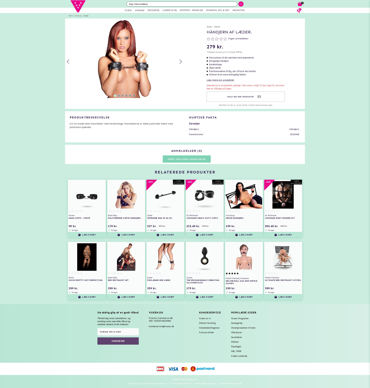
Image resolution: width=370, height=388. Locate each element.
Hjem (71, 16)
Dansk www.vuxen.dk (231, 383)
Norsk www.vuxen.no (205, 383)
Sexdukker (236, 337)
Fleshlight (236, 346)
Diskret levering (207, 323)
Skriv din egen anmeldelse (187, 159)
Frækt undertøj (239, 356)
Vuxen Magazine (240, 318)
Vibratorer (236, 332)
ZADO (217, 27)
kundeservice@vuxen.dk (161, 326)
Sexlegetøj (236, 323)
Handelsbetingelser (209, 328)
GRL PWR (236, 351)
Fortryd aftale (206, 332)
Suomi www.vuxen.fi (180, 383)
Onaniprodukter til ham (243, 328)
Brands (78, 16)
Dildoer (235, 342)
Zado (86, 16)
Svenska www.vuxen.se (154, 383)
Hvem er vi (205, 318)
